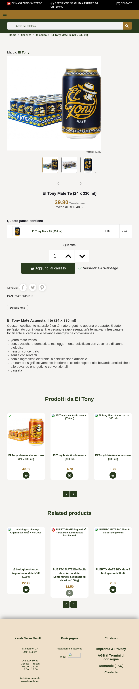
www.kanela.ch (30, 681)
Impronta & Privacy (111, 649)
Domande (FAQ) (111, 666)
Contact (126, 3)
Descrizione (17, 307)
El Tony (23, 52)
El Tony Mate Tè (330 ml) (47, 231)
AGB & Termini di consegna (111, 657)
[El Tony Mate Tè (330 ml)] (17, 231)
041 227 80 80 (30, 660)
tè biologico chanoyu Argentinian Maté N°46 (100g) (26, 573)
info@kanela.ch (30, 678)
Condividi (23, 287)
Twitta (32, 287)
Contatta (111, 672)
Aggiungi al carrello (50, 268)
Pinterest (42, 287)
